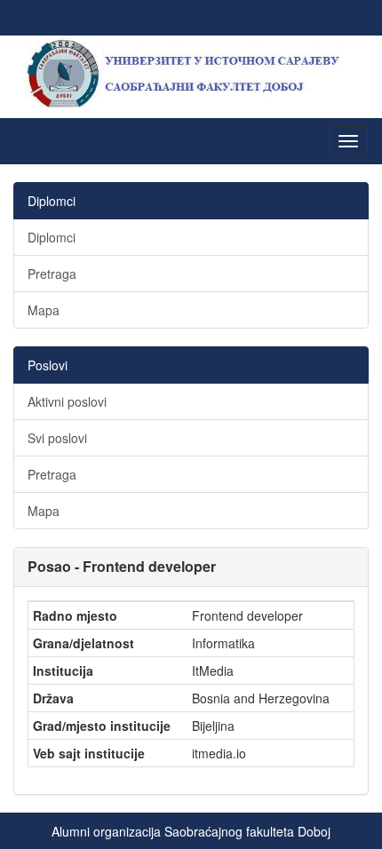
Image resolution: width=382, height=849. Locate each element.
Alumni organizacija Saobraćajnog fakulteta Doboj (191, 831)
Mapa (44, 310)
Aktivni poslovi (67, 401)
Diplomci (52, 237)
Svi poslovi (57, 438)
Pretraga (52, 273)
